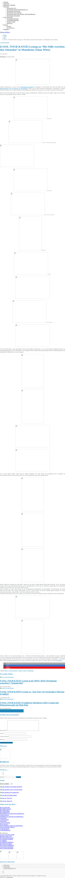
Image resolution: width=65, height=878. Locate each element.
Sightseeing (30, 670)
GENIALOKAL (4, 815)
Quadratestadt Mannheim (27, 87)
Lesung (25, 670)
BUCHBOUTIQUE (5, 809)
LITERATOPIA (4, 819)
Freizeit (20, 670)
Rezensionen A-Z (11, 8)
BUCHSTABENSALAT (7, 837)
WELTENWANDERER (6, 848)
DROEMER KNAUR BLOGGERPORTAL (12, 813)
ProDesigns (10, 877)
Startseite (5, 2)
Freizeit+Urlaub (11, 22)
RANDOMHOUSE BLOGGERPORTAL (11, 825)
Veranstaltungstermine (13, 18)
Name (1, 733)
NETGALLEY (4, 824)
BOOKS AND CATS (6, 836)
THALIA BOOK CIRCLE (7, 827)
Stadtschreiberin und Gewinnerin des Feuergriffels (14, 88)
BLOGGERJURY (5, 807)
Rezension (6, 6)
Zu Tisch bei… (11, 28)
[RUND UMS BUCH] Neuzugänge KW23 (12, 710)
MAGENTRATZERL (6, 844)
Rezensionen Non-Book (13, 15)
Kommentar (3, 730)
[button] (6, 663)
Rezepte (5, 25)
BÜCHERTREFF (5, 812)
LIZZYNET (3, 821)
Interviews (9, 23)
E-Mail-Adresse (4, 736)
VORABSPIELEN (5, 830)
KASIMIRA (3, 840)
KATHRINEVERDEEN (6, 842)
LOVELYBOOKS (5, 822)
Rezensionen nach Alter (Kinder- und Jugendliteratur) (21, 14)
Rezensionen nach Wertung (14, 12)
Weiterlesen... (4, 769)
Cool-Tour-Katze (8, 17)
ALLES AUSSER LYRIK (7, 834)
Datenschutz (6, 867)
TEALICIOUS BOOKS (6, 847)
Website (2, 739)
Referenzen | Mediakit (9, 5)
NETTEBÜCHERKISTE (7, 845)
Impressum (6, 3)
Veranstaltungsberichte (13, 20)
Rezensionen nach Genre (13, 11)
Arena (6, 670)
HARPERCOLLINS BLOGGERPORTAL (12, 816)
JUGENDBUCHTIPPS (6, 839)
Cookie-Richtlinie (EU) (9, 868)
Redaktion (6, 29)
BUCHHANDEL (5, 810)
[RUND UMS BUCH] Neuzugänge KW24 (12, 711)
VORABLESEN (4, 829)
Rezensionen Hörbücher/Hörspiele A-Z (17, 9)
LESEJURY (3, 818)
